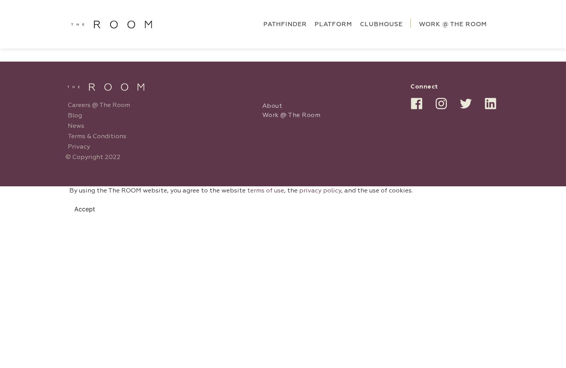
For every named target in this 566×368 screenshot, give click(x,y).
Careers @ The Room (99, 105)
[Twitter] (466, 103)
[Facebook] (416, 103)
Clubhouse (381, 24)
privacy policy (320, 191)
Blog (75, 116)
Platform (333, 24)
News (76, 126)
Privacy (79, 147)
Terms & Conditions (97, 137)
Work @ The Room (291, 115)
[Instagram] (441, 103)
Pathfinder (285, 24)
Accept (84, 209)
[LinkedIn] (490, 103)
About (272, 106)
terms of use (265, 191)
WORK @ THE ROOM (453, 24)
